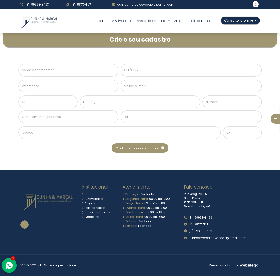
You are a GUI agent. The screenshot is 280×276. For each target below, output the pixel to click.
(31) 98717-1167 (81, 4)
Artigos (179, 20)
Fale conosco (201, 20)
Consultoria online (239, 20)
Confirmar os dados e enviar (138, 148)
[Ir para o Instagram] (24, 224)
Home (102, 20)
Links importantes (97, 212)
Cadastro (91, 217)
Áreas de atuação (152, 20)
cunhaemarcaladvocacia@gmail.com (145, 4)
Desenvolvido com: (224, 265)
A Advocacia (122, 20)
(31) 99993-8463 (37, 4)
